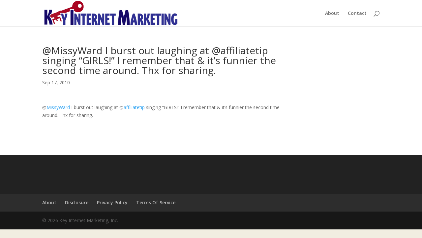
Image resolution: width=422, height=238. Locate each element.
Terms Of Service (155, 202)
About (332, 13)
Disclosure (76, 202)
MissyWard (58, 107)
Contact (357, 13)
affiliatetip (134, 107)
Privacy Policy (112, 202)
